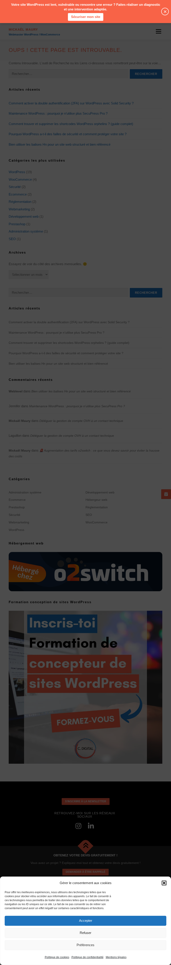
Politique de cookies (57, 957)
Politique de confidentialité (87, 957)
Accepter (85, 920)
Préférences (85, 945)
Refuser (85, 933)
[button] (164, 883)
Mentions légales (116, 957)
